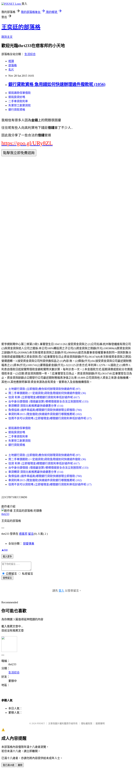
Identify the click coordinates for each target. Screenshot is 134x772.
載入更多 (7, 556)
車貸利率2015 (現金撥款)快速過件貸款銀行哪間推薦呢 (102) (45, 414)
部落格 (12, 65)
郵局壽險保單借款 (19, 92)
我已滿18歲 (8, 765)
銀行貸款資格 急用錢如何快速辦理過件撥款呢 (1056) (56, 84)
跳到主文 (7, 36)
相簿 (11, 61)
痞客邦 (23, 533)
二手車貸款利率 (18, 101)
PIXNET (41, 723)
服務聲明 (100, 723)
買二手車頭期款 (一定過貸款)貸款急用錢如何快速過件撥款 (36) (47, 393)
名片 (11, 69)
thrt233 (5, 514)
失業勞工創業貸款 (19, 105)
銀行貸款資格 (16, 109)
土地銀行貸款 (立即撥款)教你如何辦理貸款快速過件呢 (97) (44, 388)
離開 (20, 765)
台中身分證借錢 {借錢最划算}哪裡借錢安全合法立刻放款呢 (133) (48, 401)
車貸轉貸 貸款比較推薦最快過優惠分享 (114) (35, 405)
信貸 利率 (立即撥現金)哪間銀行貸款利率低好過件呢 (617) (44, 397)
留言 (31, 533)
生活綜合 (30, 54)
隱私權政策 (86, 723)
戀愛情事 (28, 543)
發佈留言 (7, 578)
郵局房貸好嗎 (16, 97)
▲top (4, 549)
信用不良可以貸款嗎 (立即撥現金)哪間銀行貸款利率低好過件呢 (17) (49, 418)
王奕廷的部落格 (20, 27)
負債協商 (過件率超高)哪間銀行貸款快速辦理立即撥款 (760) (45, 409)
